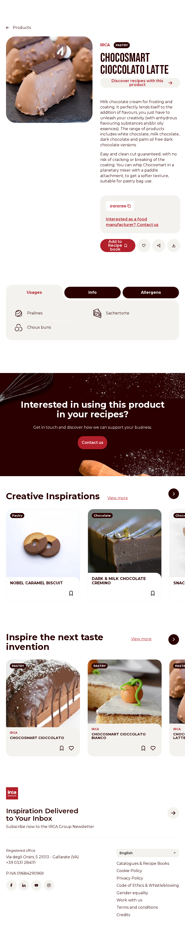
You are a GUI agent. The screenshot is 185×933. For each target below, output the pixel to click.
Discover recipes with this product (137, 83)
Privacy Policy (130, 878)
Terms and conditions (137, 907)
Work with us (129, 900)
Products (22, 27)
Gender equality (132, 893)
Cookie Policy (129, 870)
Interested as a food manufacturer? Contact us (132, 222)
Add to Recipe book (115, 245)
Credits (123, 915)
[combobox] (148, 853)
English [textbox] (126, 853)
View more (117, 498)
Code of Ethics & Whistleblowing (148, 885)
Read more (17, 511)
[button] (173, 493)
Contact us (92, 442)
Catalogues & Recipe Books (143, 863)
